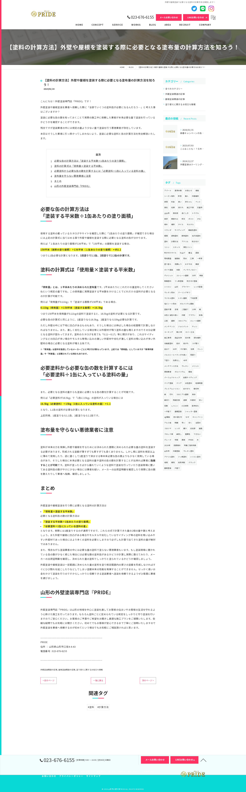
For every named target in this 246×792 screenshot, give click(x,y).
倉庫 (185, 400)
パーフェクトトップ (172, 377)
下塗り (167, 360)
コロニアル (182, 320)
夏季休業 (178, 190)
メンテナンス (169, 326)
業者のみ (174, 219)
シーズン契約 (169, 196)
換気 (166, 207)
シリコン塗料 (195, 456)
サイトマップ (93, 775)
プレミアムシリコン (172, 388)
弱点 (178, 343)
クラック (191, 462)
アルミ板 (167, 422)
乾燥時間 (198, 383)
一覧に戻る (98, 680)
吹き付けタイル (170, 252)
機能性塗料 (192, 230)
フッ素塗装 (179, 281)
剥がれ (186, 343)
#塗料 (91, 707)
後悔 (200, 315)
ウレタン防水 (169, 292)
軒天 (183, 219)
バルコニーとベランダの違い (175, 355)
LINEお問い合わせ (195, 17)
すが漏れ (183, 349)
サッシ (194, 326)
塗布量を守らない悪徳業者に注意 (72, 176)
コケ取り (195, 343)
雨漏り (193, 355)
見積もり (178, 264)
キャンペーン (197, 417)
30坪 (194, 275)
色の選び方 (177, 417)
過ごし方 (185, 213)
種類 (166, 235)
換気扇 (175, 213)
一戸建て (167, 411)
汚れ (171, 394)
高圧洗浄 (178, 337)
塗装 (197, 252)
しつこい (174, 405)
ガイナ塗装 (168, 270)
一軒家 (199, 258)
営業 (166, 405)
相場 (166, 462)
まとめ (58, 181)
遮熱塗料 (174, 235)
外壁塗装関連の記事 (48, 669)
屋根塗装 (167, 468)
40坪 (185, 360)
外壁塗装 (176, 451)
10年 (194, 309)
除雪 (179, 196)
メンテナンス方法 (171, 366)
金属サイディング (190, 377)
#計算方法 (103, 707)
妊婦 (173, 207)
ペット (198, 201)
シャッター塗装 (191, 411)
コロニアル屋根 (182, 394)
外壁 (183, 315)
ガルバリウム (180, 371)
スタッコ (176, 247)
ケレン (200, 349)
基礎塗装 (178, 411)
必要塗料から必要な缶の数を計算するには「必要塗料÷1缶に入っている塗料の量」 (100, 171)
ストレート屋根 (182, 275)
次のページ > (148, 680)
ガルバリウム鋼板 (187, 303)
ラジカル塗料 (169, 298)
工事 (192, 258)
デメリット (168, 275)
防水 (185, 258)
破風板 (177, 258)
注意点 (198, 422)
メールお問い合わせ (169, 17)
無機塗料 (167, 281)
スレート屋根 (195, 320)
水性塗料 (188, 383)
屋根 (173, 320)
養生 (190, 252)
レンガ (177, 428)
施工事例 (167, 337)
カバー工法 (189, 332)
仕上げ (182, 252)
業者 (197, 264)
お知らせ (188, 190)
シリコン (167, 286)
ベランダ (167, 230)
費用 (173, 462)
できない (197, 434)
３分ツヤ (167, 428)
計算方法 (174, 241)
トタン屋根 (182, 298)
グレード (167, 439)
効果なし (176, 360)
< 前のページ (48, 680)
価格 (197, 190)
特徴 (176, 439)
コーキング (168, 332)
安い (200, 400)
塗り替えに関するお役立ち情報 (89, 669)
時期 (176, 422)
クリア (179, 383)
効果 (192, 349)
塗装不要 (167, 309)
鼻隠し (179, 434)
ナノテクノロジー (190, 270)
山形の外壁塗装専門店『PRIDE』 (72, 186)
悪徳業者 (167, 371)
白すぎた (186, 388)
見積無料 (177, 445)
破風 (200, 428)
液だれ (180, 207)
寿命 (193, 394)
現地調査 (167, 258)
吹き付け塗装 (192, 281)
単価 (201, 275)
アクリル (185, 241)
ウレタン (185, 366)
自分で (167, 349)
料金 (173, 201)
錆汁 (185, 428)
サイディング (180, 230)
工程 (166, 320)
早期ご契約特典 (190, 445)
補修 (173, 224)
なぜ (187, 417)
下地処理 (193, 298)
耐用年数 (181, 462)
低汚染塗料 (196, 235)
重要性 (187, 434)
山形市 (167, 451)
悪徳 (183, 439)
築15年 (179, 332)
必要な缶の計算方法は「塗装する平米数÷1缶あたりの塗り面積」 (90, 160)
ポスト (191, 219)
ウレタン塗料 (188, 451)
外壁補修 (195, 196)
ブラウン (191, 315)
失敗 (178, 270)
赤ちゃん (188, 201)
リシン (167, 247)
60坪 (175, 349)
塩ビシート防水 (170, 303)
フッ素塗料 (182, 456)
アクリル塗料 (169, 456)
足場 (176, 309)
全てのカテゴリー (174, 88)
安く (190, 422)
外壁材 (192, 400)
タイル (180, 224)
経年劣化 (195, 405)
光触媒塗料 (168, 343)
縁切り (167, 400)
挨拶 (166, 219)
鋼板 (190, 371)
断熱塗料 (185, 235)
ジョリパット (183, 326)
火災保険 (185, 405)
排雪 (166, 201)
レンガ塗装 (198, 286)
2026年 (167, 445)
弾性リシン (187, 247)
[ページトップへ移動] (203, 760)
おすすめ (188, 264)
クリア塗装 (168, 383)
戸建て (177, 468)
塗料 (166, 241)
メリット (195, 366)
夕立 (199, 219)
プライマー (186, 286)
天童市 (199, 207)
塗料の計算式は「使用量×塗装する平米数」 (78, 166)
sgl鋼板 (167, 417)
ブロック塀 (168, 434)
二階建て (185, 309)
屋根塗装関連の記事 (66, 669)
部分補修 (197, 337)
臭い (180, 201)
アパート (167, 190)
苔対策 (187, 337)
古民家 (192, 428)
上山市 (167, 213)
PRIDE (190, 439)
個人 (186, 196)
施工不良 (190, 207)
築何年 (196, 388)
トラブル (195, 213)
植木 (166, 224)
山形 (176, 286)
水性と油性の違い (171, 315)
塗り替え (167, 264)
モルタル (190, 224)
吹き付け (195, 241)
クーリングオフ (184, 292)
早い (183, 422)
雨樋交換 (176, 400)
